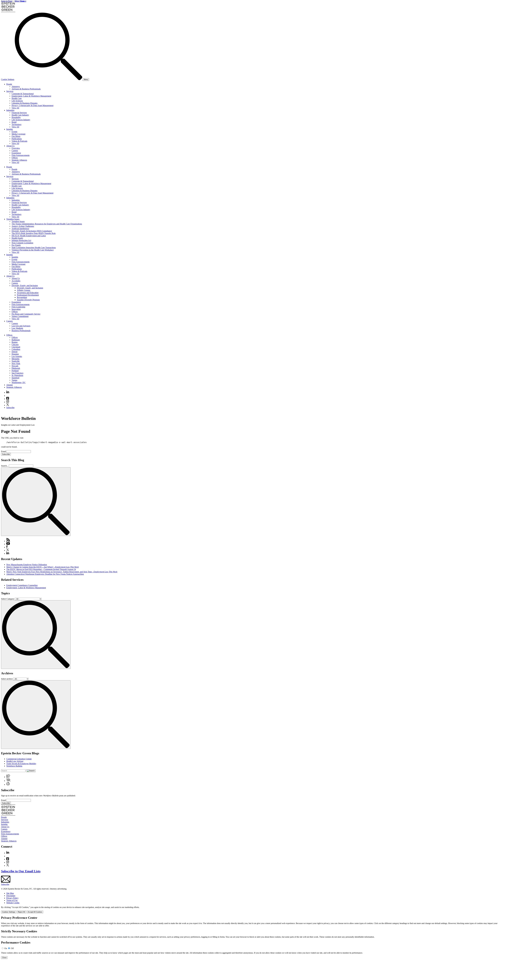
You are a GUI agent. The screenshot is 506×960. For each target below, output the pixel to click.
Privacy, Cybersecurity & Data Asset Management (32, 105)
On (5, 948)
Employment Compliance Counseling (22, 585)
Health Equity (17, 238)
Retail (14, 122)
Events (14, 131)
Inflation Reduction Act (21, 240)
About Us (10, 146)
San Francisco (17, 373)
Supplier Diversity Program (28, 300)
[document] (253, 937)
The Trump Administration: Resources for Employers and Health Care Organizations (47, 224)
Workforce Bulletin (14, 766)
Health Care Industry (20, 115)
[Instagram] (7, 402)
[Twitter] (7, 405)
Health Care (17, 98)
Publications (17, 139)
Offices (15, 158)
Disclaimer (10, 896)
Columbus (16, 349)
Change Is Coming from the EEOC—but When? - (42, 567)
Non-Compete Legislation (22, 243)
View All (15, 108)
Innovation (16, 309)
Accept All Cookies (35, 912)
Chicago (15, 344)
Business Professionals (21, 330)
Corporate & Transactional (23, 94)
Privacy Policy (12, 898)
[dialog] (253, 909)
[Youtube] (7, 396)
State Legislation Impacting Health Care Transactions (34, 247)
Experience (16, 153)
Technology (16, 124)
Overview (16, 148)
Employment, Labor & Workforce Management (31, 96)
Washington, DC (19, 382)
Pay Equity (16, 245)
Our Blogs (16, 136)
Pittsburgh (16, 368)
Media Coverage (18, 134)
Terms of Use (12, 900)
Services (9, 91)
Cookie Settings (7, 79)
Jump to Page (6, 1)
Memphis (15, 359)
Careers (15, 150)
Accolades (16, 281)
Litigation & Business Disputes (24, 103)
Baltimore (16, 340)
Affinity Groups (23, 290)
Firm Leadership (18, 307)
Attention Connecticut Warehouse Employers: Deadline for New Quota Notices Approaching (45, 574)
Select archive (7, 679)
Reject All (21, 912)
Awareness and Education (27, 292)
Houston (15, 354)
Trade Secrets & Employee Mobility (21, 763)
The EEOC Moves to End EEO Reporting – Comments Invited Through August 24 (41, 569)
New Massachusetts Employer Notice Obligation (26, 564)
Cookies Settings (8, 912)
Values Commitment (20, 316)
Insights (9, 129)
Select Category (7, 599)
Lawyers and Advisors (21, 326)
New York (16, 363)
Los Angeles (17, 356)
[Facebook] (7, 399)
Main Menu (20, 1)
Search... (4, 466)
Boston (15, 342)
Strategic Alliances (19, 160)
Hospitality (16, 117)
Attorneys (16, 86)
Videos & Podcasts (19, 141)
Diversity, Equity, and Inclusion (25, 285)
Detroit (14, 352)
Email (3, 451)
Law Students (17, 328)
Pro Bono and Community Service (26, 314)
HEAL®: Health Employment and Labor (29, 236)
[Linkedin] (7, 392)
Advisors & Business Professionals (26, 89)
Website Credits (12, 903)
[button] (8, 777)
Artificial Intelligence (20, 228)
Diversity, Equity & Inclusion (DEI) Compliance (32, 231)
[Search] (49, 79)
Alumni (9, 385)
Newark (15, 366)
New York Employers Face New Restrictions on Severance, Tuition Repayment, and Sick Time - (61, 572)
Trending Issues (12, 219)
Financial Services (19, 112)
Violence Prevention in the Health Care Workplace (33, 250)
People (9, 84)
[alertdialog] (253, 937)
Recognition (22, 297)
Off (12, 948)
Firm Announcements (21, 155)
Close (4, 958)
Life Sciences (17, 101)
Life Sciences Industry (21, 120)
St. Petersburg (17, 375)
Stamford (15, 378)
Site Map (10, 893)
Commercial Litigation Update (19, 759)
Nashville (16, 361)
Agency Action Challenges (23, 226)
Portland (15, 371)
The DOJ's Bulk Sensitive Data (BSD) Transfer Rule (34, 233)
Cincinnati (16, 347)
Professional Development (28, 295)
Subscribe (10, 407)
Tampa (14, 380)
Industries (10, 110)
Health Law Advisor (14, 761)
